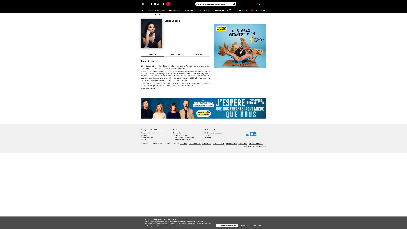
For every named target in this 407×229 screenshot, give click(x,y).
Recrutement (145, 135)
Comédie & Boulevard (156, 10)
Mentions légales (147, 137)
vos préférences (193, 224)
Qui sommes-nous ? (148, 133)
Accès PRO (208, 137)
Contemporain (175, 10)
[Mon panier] (264, 4)
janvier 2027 (243, 143)
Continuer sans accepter (251, 226)
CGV (174, 137)
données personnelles (186, 137)
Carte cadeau (259, 10)
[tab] (175, 54)
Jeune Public (242, 10)
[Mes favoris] (260, 4)
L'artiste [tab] (152, 54)
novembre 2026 (218, 143)
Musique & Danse (204, 10)
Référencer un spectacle (213, 133)
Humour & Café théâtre (224, 10)
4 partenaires (159, 224)
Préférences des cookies (181, 140)
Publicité (208, 135)
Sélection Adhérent (256, 143)
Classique (189, 10)
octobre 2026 (206, 143)
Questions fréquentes (180, 135)
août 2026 (183, 143)
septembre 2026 (195, 143)
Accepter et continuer (227, 226)
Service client (177, 133)
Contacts (144, 140)
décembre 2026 (231, 143)
